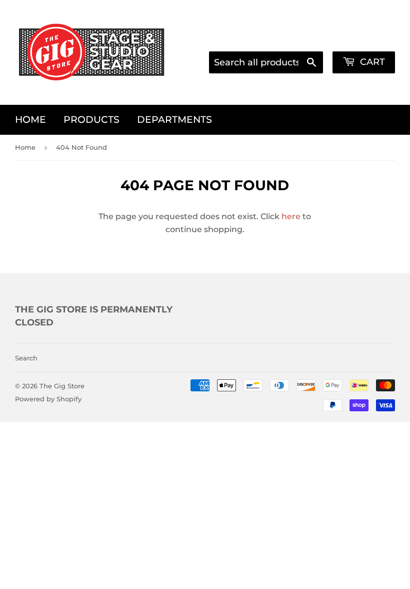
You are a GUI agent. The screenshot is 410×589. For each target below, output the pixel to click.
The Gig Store (62, 386)
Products (92, 119)
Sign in (297, 38)
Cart (371, 61)
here (291, 216)
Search (26, 358)
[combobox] (266, 62)
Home (30, 119)
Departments (174, 119)
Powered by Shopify (48, 399)
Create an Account (360, 38)
